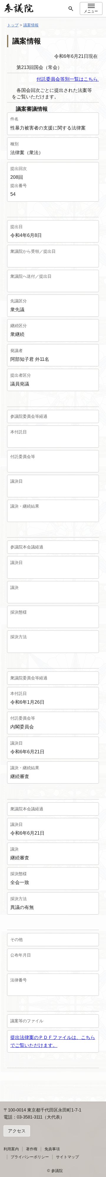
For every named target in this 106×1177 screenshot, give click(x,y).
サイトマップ (67, 1157)
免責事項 (52, 1149)
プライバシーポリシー (30, 1157)
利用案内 (11, 1149)
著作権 (31, 1149)
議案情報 (31, 25)
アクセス (17, 1130)
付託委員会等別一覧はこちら (68, 79)
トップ (13, 25)
